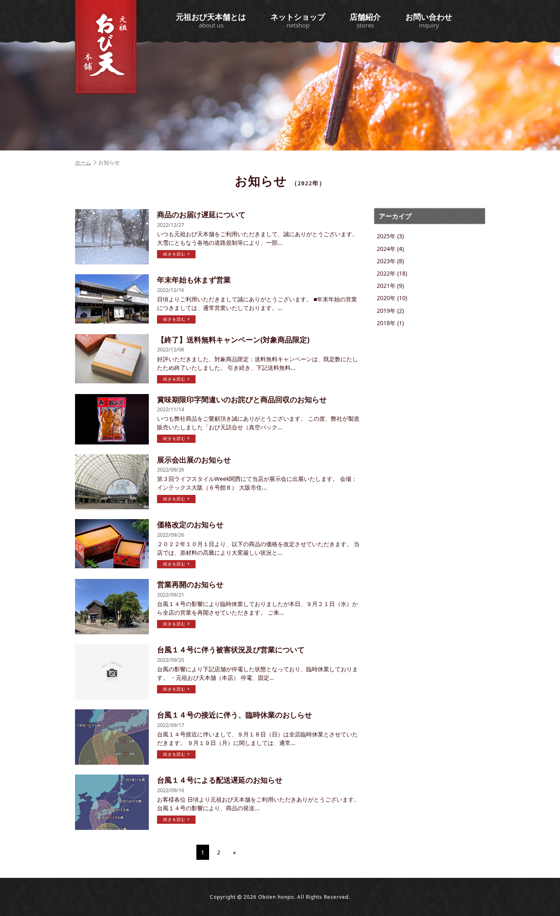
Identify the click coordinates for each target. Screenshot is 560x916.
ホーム (83, 162)
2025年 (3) (390, 236)
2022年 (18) (392, 273)
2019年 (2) (390, 310)
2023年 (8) (390, 261)
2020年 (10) (392, 298)
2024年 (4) (390, 249)
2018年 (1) (390, 323)
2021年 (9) (390, 285)
